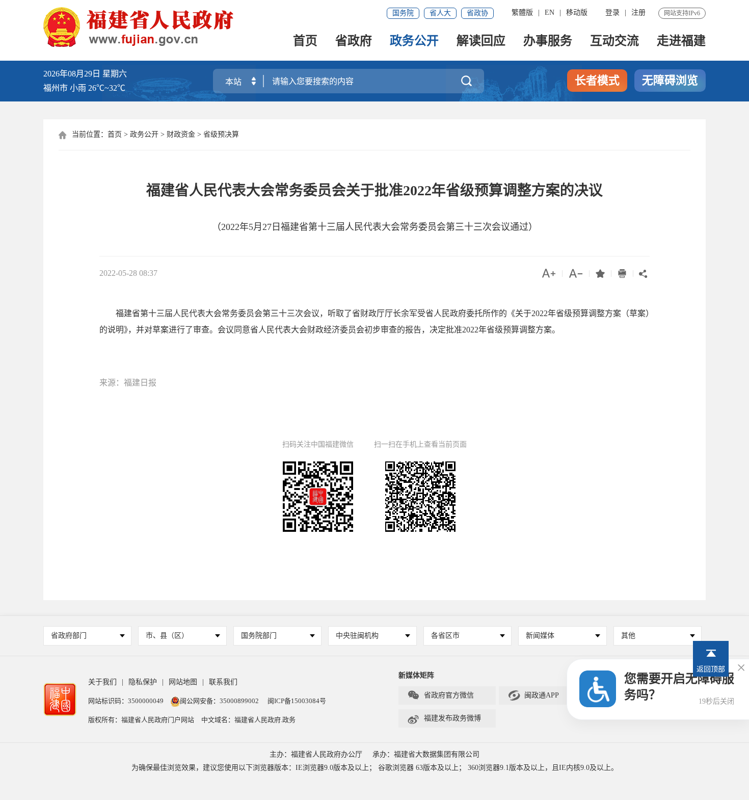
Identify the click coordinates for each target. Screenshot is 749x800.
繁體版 (522, 12)
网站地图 (183, 682)
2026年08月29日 (71, 73)
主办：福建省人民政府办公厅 (316, 754)
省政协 (477, 13)
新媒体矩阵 (416, 675)
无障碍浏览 (670, 80)
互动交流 (614, 41)
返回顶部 (711, 669)
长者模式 (597, 80)
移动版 (576, 12)
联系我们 (223, 682)
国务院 (403, 13)
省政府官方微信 (440, 695)
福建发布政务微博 (444, 718)
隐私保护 (142, 682)
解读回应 (481, 41)
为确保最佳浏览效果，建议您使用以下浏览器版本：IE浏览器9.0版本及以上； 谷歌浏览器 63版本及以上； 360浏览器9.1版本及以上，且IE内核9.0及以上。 (374, 767)
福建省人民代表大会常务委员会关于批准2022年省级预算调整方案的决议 (374, 190)
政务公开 (414, 41)
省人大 (440, 13)
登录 (612, 12)
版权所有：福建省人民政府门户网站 (141, 720)
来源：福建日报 (127, 382)
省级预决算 (221, 134)
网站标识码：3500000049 (126, 701)
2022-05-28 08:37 (128, 273)
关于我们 (102, 682)
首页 (305, 41)
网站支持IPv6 (682, 13)
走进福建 (681, 41)
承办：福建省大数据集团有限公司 (425, 754)
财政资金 (181, 134)
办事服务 (547, 41)
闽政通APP (533, 695)
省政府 (353, 41)
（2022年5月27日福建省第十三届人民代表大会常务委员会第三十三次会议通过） (375, 227)
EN (549, 12)
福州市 (84, 88)
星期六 (114, 73)
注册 (638, 12)
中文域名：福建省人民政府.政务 (248, 720)
